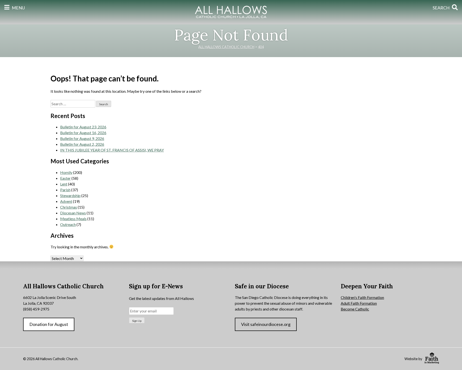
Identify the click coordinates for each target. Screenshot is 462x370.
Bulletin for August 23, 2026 (83, 127)
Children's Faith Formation (362, 297)
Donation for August (48, 324)
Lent (63, 184)
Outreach (68, 224)
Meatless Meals (73, 218)
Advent (66, 201)
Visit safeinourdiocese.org (265, 324)
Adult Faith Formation (359, 303)
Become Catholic (355, 309)
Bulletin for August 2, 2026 (82, 144)
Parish (65, 189)
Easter (65, 178)
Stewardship (70, 195)
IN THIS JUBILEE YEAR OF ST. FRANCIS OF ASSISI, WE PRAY (112, 150)
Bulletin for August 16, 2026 (83, 132)
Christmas (68, 207)
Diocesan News (73, 213)
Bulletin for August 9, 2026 (82, 138)
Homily (66, 172)
